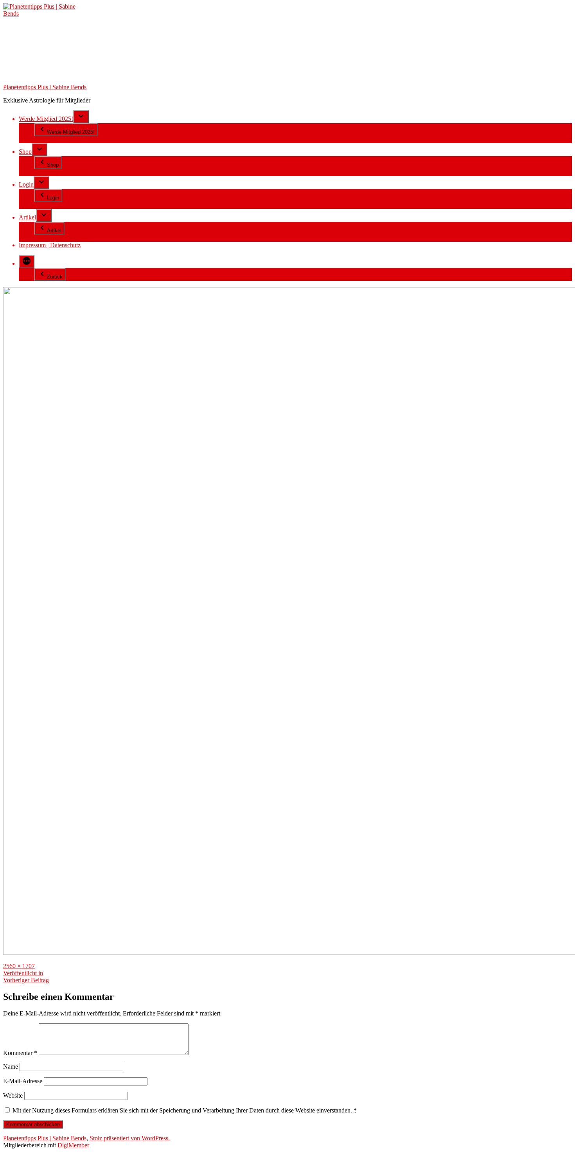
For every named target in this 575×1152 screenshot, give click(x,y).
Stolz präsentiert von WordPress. (130, 1138)
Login (26, 184)
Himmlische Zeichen (60, 172)
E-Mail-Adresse (22, 1081)
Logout (43, 205)
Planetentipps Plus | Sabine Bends (44, 87)
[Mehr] (26, 261)
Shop (25, 151)
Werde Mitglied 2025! (46, 118)
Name (10, 1066)
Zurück (55, 277)
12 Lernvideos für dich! (63, 139)
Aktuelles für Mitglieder (63, 238)
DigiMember (73, 1145)
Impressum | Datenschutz (50, 245)
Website (13, 1095)
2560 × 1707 (19, 966)
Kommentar (20, 1053)
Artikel (27, 217)
